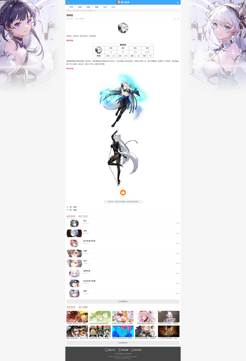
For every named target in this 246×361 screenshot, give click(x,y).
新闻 (80, 7)
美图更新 (70, 307)
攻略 (88, 7)
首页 (71, 7)
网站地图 (124, 350)
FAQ (105, 7)
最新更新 (70, 216)
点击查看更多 (123, 301)
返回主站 (111, 350)
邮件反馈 (137, 350)
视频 (96, 7)
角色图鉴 (90, 10)
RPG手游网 (76, 10)
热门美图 (83, 307)
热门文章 (83, 216)
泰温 (75, 207)
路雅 (75, 210)
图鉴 (113, 7)
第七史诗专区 (83, 10)
